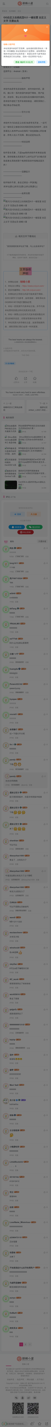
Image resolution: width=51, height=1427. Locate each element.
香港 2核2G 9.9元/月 (24, 62)
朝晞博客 (42, 62)
